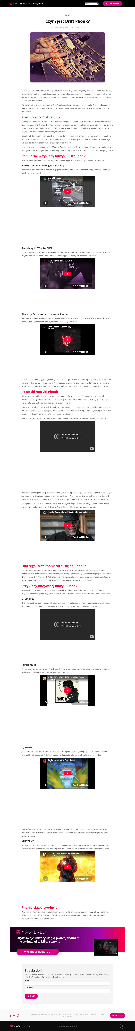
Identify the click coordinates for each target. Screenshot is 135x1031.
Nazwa (27, 980)
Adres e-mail (29, 987)
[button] (38, 4)
